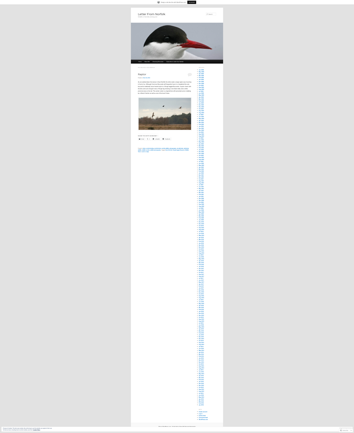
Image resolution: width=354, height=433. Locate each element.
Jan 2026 (201, 79)
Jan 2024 (201, 126)
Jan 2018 (201, 266)
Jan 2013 (201, 381)
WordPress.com (203, 419)
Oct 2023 (201, 132)
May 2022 (201, 165)
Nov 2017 (201, 270)
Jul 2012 (201, 393)
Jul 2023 (201, 138)
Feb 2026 (201, 77)
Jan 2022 (201, 173)
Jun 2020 (201, 210)
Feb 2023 (201, 148)
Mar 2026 (201, 75)
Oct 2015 (201, 317)
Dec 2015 (201, 313)
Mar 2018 (201, 262)
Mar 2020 (201, 216)
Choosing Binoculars (157, 61)
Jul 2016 (201, 300)
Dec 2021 (201, 175)
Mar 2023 (201, 146)
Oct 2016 (201, 294)
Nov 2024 (201, 107)
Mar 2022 (201, 169)
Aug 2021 (201, 183)
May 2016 (201, 303)
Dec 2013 (201, 360)
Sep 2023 (201, 134)
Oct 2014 (201, 340)
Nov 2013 (201, 362)
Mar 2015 (201, 331)
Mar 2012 (201, 401)
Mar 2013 (201, 377)
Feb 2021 (201, 194)
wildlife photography (155, 150)
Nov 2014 (201, 338)
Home (140, 61)
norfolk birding (150, 148)
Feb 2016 (201, 309)
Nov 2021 (201, 177)
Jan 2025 (201, 103)
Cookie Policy (36, 430)
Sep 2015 (201, 319)
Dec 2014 (201, 337)
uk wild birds (180, 148)
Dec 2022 (201, 151)
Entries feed (202, 415)
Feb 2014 (201, 356)
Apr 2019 (201, 237)
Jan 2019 (201, 243)
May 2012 (201, 397)
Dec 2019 (201, 222)
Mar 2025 (201, 99)
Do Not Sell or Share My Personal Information (184, 426)
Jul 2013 (201, 370)
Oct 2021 (201, 179)
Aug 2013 (201, 368)
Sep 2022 (201, 157)
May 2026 (201, 72)
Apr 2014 (201, 352)
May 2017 (201, 282)
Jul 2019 (201, 231)
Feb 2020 (201, 218)
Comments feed (203, 417)
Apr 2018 (201, 261)
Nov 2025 (201, 83)
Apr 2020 (201, 214)
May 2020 (201, 212)
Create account (203, 412)
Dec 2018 (201, 245)
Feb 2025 (201, 101)
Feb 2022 (201, 171)
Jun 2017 (201, 280)
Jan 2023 (201, 150)
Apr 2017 (201, 284)
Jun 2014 (201, 348)
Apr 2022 (201, 167)
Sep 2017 (201, 274)
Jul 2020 (201, 208)
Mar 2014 (201, 354)
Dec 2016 (201, 290)
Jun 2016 (201, 302)
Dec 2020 (201, 198)
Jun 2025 (201, 93)
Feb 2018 (201, 264)
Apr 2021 (201, 190)
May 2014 (201, 350)
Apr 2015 (201, 329)
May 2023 (201, 142)
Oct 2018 (201, 249)
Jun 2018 (201, 257)
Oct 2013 (201, 364)
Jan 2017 (201, 288)
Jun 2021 (201, 186)
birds (144, 148)
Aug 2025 (201, 89)
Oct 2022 (201, 155)
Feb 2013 (201, 379)
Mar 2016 (201, 307)
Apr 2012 (201, 399)
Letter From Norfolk (151, 14)
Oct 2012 (201, 387)
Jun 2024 (201, 116)
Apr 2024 (201, 120)
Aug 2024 (201, 113)
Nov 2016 (201, 292)
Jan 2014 (201, 358)
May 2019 (201, 235)
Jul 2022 (201, 161)
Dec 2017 (201, 268)
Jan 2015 (201, 335)
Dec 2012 (201, 383)
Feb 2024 (201, 124)
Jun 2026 (201, 70)
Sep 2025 (201, 87)
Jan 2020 (201, 220)
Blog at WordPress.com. (165, 426)
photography (173, 148)
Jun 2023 (201, 140)
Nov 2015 (201, 315)
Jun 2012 (201, 395)
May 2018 (201, 259)
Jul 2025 (201, 91)
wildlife (140, 150)
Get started (192, 2)
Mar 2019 (201, 239)
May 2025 (201, 95)
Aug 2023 (201, 136)
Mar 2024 (201, 122)
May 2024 (201, 118)
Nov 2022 (201, 153)
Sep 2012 (201, 389)
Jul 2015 (201, 323)
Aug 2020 (201, 206)
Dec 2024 (201, 105)
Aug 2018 (201, 253)
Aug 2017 (201, 276)
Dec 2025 (201, 81)
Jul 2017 (201, 278)
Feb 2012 (201, 403)
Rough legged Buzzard (178, 150)
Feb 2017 (201, 286)
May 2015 (201, 327)
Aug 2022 (201, 159)
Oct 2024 (201, 109)
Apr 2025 (201, 97)
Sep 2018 (201, 251)
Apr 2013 (201, 375)
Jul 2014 (201, 346)
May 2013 (201, 374)
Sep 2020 (201, 204)
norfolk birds (157, 148)
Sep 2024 (201, 111)
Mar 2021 (201, 192)
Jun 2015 (201, 325)
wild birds (186, 148)
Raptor (142, 74)
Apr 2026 (201, 74)
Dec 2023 (201, 128)
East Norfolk (169, 150)
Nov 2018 (201, 247)
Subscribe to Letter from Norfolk (174, 61)
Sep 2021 (201, 181)
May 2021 (201, 188)
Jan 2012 (201, 405)
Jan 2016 (201, 311)
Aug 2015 (201, 321)
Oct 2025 (201, 85)
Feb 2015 (201, 333)
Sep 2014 (201, 342)
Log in (200, 413)
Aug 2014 (201, 344)
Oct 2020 (201, 202)
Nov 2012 (201, 385)
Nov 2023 (201, 130)
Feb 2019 (201, 241)
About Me (147, 61)
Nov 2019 (201, 224)
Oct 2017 (201, 272)
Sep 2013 (201, 366)
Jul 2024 (201, 114)
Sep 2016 (201, 296)
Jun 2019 (201, 233)
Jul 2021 (201, 185)
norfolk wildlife (165, 148)
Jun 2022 (201, 163)
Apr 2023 (201, 144)
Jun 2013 (201, 372)
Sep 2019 (201, 227)
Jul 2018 (201, 255)
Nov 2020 (201, 200)
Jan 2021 (201, 196)
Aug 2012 (201, 391)
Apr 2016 (201, 305)
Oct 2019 (201, 226)
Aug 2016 (201, 298)
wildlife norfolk (146, 150)
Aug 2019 (201, 229)
